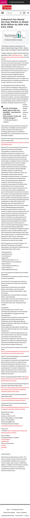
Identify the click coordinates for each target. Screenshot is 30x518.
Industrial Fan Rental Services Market (13, 57)
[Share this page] (28, 12)
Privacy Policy (19, 515)
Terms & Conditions (21, 512)
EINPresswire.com (17, 55)
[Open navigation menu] (2, 12)
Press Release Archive (17, 509)
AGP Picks (3, 2)
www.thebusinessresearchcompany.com (11, 425)
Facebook (4, 447)
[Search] (20, 12)
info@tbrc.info (5, 441)
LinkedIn (3, 445)
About (8, 509)
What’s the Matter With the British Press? (12, 2)
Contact (26, 515)
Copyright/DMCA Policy (7, 515)
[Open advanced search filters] (24, 12)
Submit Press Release (9, 512)
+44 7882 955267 (5, 439)
